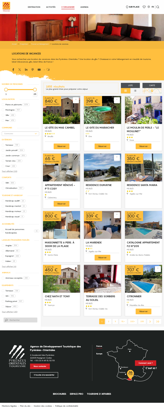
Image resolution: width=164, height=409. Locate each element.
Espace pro (76, 393)
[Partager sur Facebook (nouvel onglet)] (13, 70)
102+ (132, 321)
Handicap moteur (15, 211)
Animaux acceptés (16, 278)
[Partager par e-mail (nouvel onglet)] (39, 70)
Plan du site (25, 406)
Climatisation (13, 188)
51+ (123, 321)
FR (153, 7)
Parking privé (13, 301)
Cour (10, 166)
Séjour (10, 306)
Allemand (11, 251)
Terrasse (11, 145)
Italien (10, 261)
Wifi (9, 183)
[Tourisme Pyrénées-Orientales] (6, 6)
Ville (9, 115)
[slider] (6, 89)
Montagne (12, 110)
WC (9, 296)
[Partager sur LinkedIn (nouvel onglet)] (26, 70)
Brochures (59, 393)
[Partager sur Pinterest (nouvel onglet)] (32, 70)
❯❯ (157, 321)
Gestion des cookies (43, 406)
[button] (157, 7)
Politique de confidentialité (66, 406)
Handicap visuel (14, 216)
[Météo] (148, 7)
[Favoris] (144, 7)
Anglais (11, 245)
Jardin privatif (14, 150)
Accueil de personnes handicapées (21, 231)
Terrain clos (13, 161)
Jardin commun (15, 155)
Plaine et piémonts (16, 104)
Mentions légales (9, 406)
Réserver (61, 146)
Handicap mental (15, 206)
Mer (9, 120)
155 (142, 321)
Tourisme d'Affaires (99, 393)
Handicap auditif (14, 201)
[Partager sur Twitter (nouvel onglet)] (19, 70)
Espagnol (12, 256)
